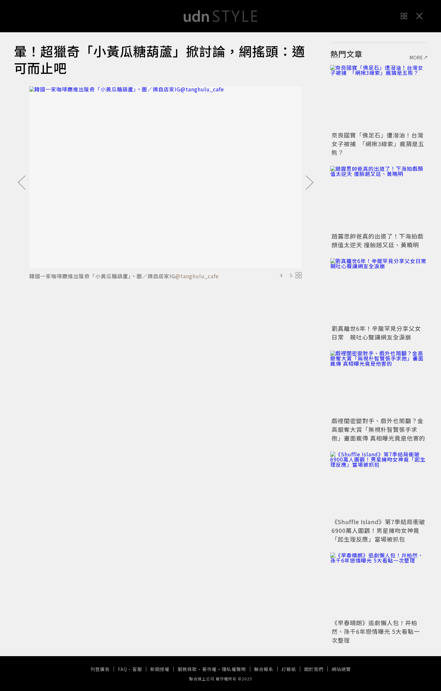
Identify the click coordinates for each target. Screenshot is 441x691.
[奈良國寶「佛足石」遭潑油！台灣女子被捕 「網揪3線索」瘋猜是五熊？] (378, 97)
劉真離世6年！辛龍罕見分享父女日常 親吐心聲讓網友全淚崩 (376, 332)
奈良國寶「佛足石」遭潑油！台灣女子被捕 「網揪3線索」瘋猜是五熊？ (378, 144)
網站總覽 (341, 669)
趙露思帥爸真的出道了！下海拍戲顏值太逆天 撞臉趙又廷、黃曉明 (378, 240)
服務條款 (187, 669)
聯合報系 (263, 669)
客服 (137, 669)
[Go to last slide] (21, 183)
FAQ (122, 669)
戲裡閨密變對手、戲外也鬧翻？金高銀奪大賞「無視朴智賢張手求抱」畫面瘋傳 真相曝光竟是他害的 (378, 429)
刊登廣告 (100, 669)
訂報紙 (289, 669)
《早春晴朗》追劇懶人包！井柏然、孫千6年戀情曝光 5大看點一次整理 (376, 631)
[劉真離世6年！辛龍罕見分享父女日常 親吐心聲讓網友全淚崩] (378, 290)
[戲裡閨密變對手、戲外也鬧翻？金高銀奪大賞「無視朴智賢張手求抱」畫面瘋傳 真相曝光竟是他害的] (378, 383)
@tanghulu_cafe (197, 276)
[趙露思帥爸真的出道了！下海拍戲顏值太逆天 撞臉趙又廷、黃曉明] (378, 198)
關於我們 (313, 669)
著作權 (209, 669)
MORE (416, 57)
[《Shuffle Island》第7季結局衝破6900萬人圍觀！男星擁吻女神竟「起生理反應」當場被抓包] (378, 484)
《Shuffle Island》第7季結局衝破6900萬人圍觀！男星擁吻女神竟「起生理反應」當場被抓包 (378, 530)
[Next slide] (309, 183)
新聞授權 (159, 669)
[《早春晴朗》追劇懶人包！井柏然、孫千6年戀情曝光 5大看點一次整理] (378, 585)
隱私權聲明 (234, 669)
